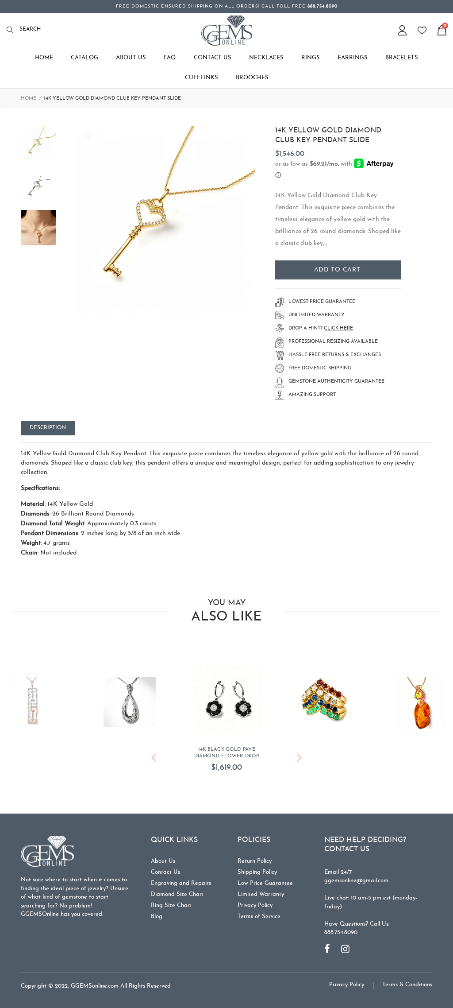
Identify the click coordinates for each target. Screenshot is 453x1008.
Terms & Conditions (407, 985)
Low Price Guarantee (265, 883)
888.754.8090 (340, 932)
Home (28, 98)
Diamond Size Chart (177, 894)
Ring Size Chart (171, 905)
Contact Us (165, 872)
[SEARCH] (12, 30)
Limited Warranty (261, 894)
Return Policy (255, 861)
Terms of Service (259, 916)
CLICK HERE (338, 328)
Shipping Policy (257, 872)
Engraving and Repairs (181, 883)
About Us (163, 861)
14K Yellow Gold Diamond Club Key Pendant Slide (328, 135)
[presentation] (154, 759)
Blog (156, 916)
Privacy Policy (255, 905)
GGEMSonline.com (95, 986)
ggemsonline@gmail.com (356, 881)
